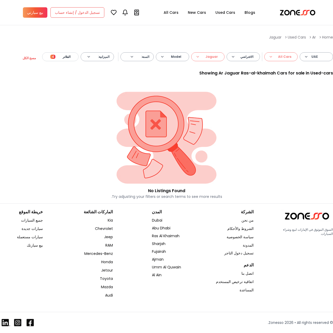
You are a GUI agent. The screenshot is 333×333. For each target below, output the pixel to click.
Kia (110, 220)
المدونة (248, 245)
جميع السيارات (32, 220)
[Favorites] (113, 12)
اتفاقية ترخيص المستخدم (235, 281)
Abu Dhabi (161, 228)
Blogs (250, 12)
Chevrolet (104, 228)
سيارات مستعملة (30, 237)
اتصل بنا (247, 273)
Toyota (106, 278)
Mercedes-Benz (98, 253)
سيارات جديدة (32, 228)
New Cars (197, 12)
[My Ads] (136, 12)
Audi (109, 295)
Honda (107, 262)
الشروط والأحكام (240, 228)
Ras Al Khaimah (166, 235)
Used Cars (225, 12)
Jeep (108, 237)
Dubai (157, 220)
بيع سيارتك (35, 245)
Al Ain (157, 275)
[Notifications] (125, 12)
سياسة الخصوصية (240, 237)
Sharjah (158, 243)
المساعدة (247, 290)
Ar (314, 37)
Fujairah (159, 251)
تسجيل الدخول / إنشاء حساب (77, 12)
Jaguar (275, 37)
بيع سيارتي (35, 12)
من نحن (247, 220)
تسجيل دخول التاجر (239, 253)
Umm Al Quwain (166, 267)
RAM (109, 245)
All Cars (171, 12)
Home (327, 37)
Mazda (107, 287)
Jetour (107, 270)
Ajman (158, 259)
